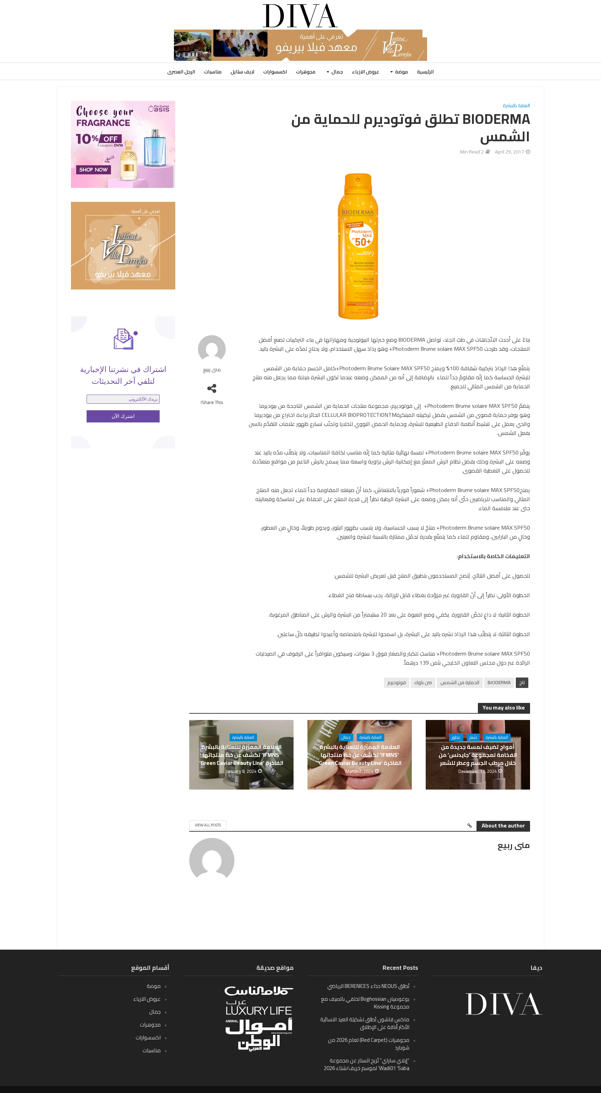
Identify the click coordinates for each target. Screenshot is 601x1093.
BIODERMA (499, 682)
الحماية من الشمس (459, 682)
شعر (473, 737)
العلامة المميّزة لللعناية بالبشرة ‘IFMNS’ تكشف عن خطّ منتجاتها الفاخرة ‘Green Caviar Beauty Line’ (360, 755)
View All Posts (208, 825)
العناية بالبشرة (516, 106)
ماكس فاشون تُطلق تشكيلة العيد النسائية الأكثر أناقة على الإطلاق (364, 1023)
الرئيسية (425, 71)
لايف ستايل (242, 71)
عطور (456, 737)
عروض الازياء (365, 71)
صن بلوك (423, 682)
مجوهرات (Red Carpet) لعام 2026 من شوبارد (368, 1044)
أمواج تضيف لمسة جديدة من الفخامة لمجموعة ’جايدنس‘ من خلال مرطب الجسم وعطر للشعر (478, 755)
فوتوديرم (396, 682)
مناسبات (213, 71)
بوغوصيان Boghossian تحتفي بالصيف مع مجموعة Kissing (365, 1003)
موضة (401, 71)
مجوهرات (305, 71)
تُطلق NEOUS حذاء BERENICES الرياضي (368, 986)
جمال (337, 71)
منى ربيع (212, 369)
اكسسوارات (275, 71)
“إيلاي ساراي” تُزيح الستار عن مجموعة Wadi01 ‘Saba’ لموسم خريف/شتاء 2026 (366, 1064)
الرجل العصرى (181, 71)
